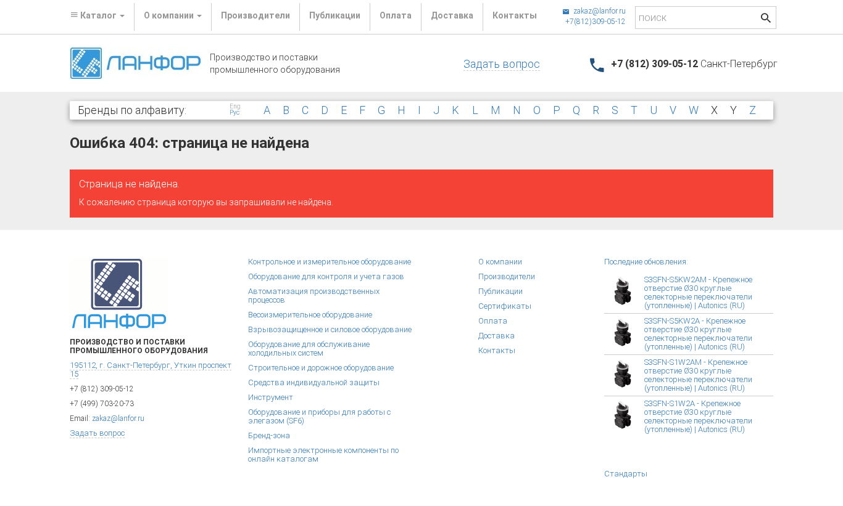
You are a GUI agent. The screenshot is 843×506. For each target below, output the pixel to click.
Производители (255, 15)
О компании (500, 261)
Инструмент (270, 397)
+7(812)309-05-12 (595, 21)
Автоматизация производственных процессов (314, 295)
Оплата (396, 15)
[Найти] (765, 19)
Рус (234, 113)
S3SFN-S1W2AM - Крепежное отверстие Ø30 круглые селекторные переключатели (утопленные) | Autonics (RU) (698, 375)
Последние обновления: (646, 261)
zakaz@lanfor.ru (598, 11)
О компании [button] (170, 15)
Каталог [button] (98, 15)
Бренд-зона (269, 435)
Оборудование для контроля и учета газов (326, 276)
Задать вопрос (501, 63)
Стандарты (625, 473)
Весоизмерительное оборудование (310, 314)
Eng (235, 107)
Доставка (452, 15)
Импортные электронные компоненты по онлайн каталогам (323, 454)
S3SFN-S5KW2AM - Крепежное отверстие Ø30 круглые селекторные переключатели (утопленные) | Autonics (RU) (698, 292)
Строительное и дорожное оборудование (321, 367)
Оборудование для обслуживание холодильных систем (309, 348)
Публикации (334, 15)
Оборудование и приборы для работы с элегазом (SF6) (319, 416)
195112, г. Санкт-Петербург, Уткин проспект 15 (150, 369)
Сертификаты (504, 306)
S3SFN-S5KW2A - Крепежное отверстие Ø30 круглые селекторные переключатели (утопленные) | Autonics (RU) (698, 333)
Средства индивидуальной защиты (314, 382)
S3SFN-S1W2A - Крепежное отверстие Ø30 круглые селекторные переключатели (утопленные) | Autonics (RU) (698, 416)
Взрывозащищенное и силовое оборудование (330, 329)
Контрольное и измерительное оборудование (329, 261)
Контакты (514, 15)
